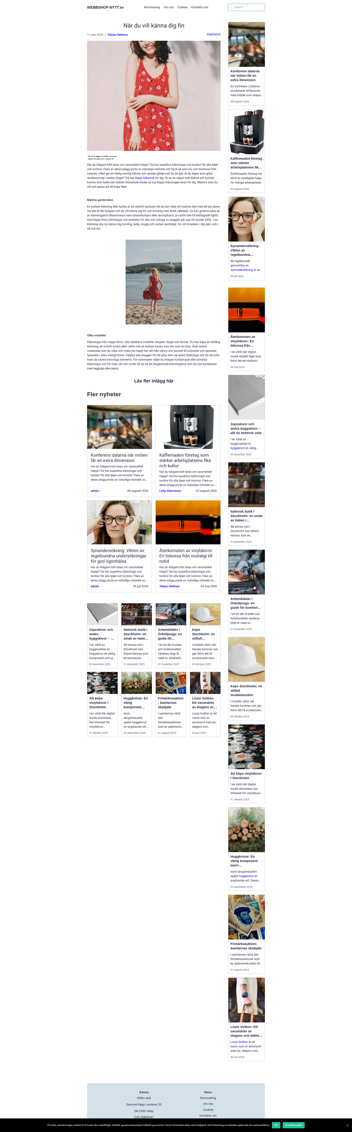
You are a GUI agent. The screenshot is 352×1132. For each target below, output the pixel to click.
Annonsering (152, 7)
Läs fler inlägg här (154, 380)
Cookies (182, 7)
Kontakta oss (199, 7)
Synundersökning (241, 270)
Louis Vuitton (239, 1042)
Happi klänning (144, 178)
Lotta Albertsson (170, 491)
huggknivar (246, 876)
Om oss (169, 7)
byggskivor (237, 448)
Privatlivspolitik (293, 1125)
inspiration (214, 34)
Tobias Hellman (117, 35)
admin (95, 491)
